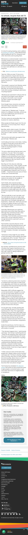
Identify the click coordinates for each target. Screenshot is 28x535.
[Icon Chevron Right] (25, 388)
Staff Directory (5, 493)
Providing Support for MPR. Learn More (11, 454)
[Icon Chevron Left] (2, 388)
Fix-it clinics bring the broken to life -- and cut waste (14, 243)
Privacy (3, 490)
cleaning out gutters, (9, 52)
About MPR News (5, 472)
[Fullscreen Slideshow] (3, 379)
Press (2, 488)
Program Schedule (5, 450)
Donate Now (23, 3)
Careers (3, 474)
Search (10, 6)
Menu (4, 6)
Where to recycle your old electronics (15, 71)
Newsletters (4, 484)
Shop (2, 491)
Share (24, 46)
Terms (3, 497)
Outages (3, 486)
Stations (3, 495)
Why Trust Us (4, 499)
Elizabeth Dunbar (5, 13)
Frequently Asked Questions (8, 479)
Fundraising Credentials (7, 481)
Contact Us (4, 475)
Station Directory (15, 450)
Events (3, 477)
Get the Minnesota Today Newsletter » (14, 440)
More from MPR (5, 483)
